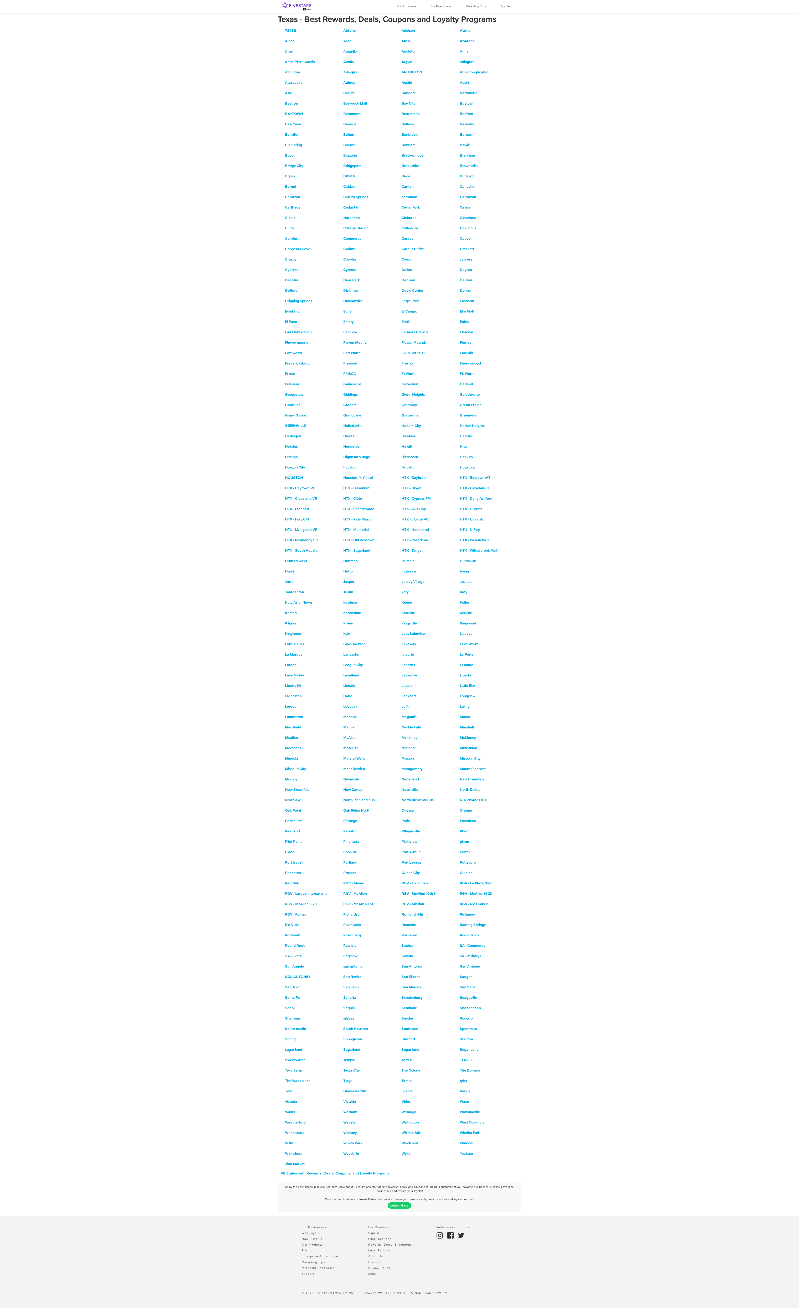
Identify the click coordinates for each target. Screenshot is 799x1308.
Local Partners (379, 1250)
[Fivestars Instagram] (440, 1235)
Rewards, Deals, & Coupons (390, 1244)
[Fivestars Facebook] (451, 1235)
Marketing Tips (476, 6)
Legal (372, 1274)
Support (308, 1274)
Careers (374, 1262)
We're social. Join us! (453, 1227)
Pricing (307, 1250)
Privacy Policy (379, 1268)
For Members (378, 1227)
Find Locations (406, 6)
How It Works (312, 1239)
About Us (375, 1256)
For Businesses (441, 6)
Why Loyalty (311, 1233)
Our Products (312, 1244)
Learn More (399, 1205)
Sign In (505, 6)
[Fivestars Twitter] (461, 1235)
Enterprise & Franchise (320, 1256)
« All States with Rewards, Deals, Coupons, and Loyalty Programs (333, 1173)
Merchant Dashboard (318, 1268)
